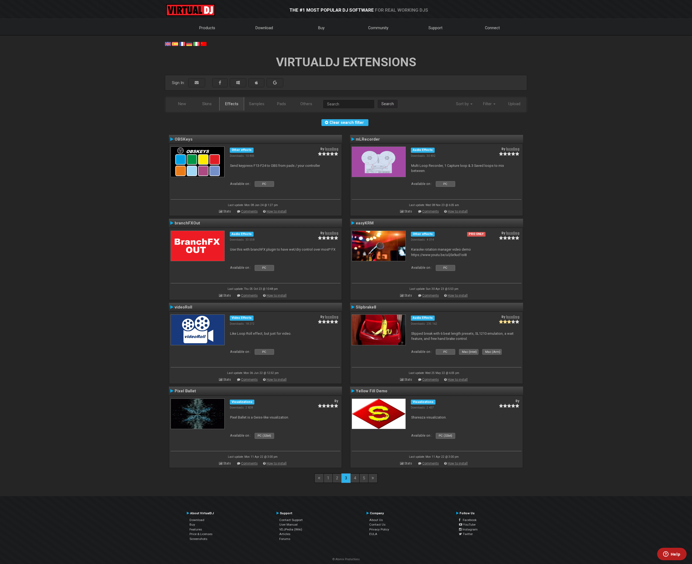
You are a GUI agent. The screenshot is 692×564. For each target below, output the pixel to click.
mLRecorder (368, 139)
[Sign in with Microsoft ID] (238, 83)
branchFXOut (187, 223)
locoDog (331, 149)
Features (195, 529)
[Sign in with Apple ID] (256, 83)
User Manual (288, 524)
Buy (321, 28)
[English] (168, 43)
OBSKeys (183, 139)
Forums (284, 539)
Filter (488, 103)
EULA (373, 534)
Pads (281, 103)
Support (435, 28)
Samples (256, 103)
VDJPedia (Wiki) (290, 529)
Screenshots (198, 539)
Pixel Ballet (185, 391)
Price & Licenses (200, 534)
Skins (207, 103)
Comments (249, 211)
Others (306, 103)
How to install (277, 211)
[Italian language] (196, 43)
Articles (284, 534)
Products (207, 28)
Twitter (467, 534)
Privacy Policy (379, 529)
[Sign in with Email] (196, 83)
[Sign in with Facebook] (220, 83)
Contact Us (377, 524)
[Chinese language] (204, 43)
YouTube (468, 524)
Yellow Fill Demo (371, 391)
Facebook (468, 520)
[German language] (189, 43)
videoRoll (183, 307)
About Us (376, 520)
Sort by (463, 103)
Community (378, 28)
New (182, 103)
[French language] (182, 43)
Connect (492, 28)
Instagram (470, 529)
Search (387, 103)
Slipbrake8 (366, 307)
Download (264, 28)
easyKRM (365, 223)
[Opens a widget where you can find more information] (672, 554)
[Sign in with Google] (275, 83)
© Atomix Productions (346, 559)
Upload (514, 103)
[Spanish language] (175, 43)
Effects (231, 103)
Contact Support (291, 520)
